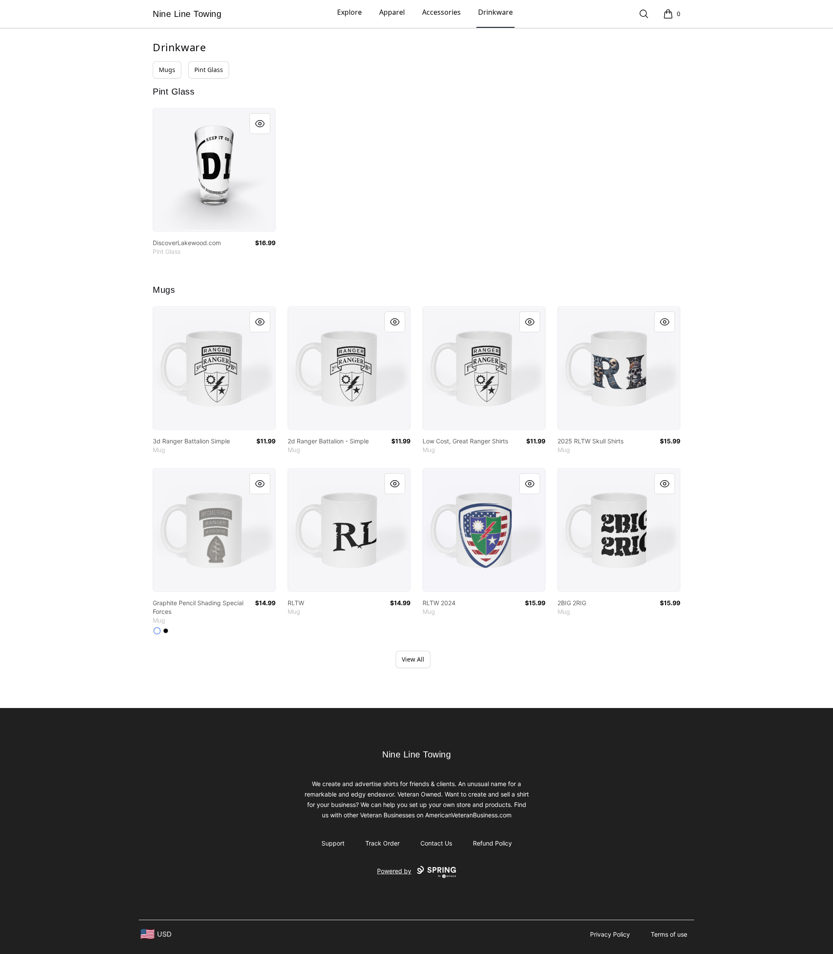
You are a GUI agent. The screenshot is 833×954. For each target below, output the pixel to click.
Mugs (167, 70)
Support (332, 843)
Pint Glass (208, 70)
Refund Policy (492, 843)
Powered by (394, 871)
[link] (214, 169)
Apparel (392, 12)
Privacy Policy (610, 934)
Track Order (382, 843)
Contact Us (436, 843)
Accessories (441, 12)
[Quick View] (259, 123)
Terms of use (669, 934)
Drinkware (495, 12)
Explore (349, 12)
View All (413, 659)
